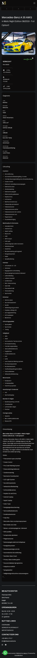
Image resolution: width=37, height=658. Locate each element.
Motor (4, 121)
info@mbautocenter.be (9, 641)
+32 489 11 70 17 (7, 638)
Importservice (8, 630)
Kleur (4, 110)
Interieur (5, 115)
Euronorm (5, 136)
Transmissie (6, 141)
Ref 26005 (6, 64)
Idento (25, 653)
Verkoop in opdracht (10, 627)
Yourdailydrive (18, 655)
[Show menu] (34, 3)
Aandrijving (5, 146)
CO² (4, 131)
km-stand (5, 151)
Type (4, 100)
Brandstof (5, 105)
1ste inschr (5, 156)
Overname (6, 624)
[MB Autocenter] (4, 3)
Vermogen (5, 126)
